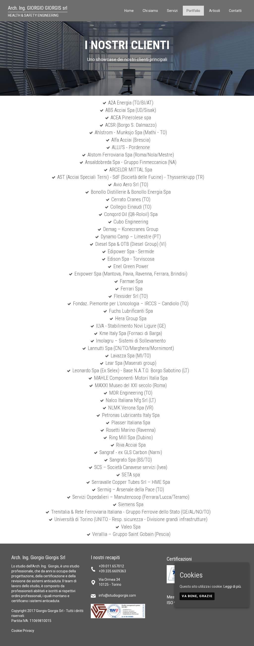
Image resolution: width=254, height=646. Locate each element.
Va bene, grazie (197, 596)
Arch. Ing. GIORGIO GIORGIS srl (37, 8)
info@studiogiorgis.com (117, 595)
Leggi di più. (232, 586)
